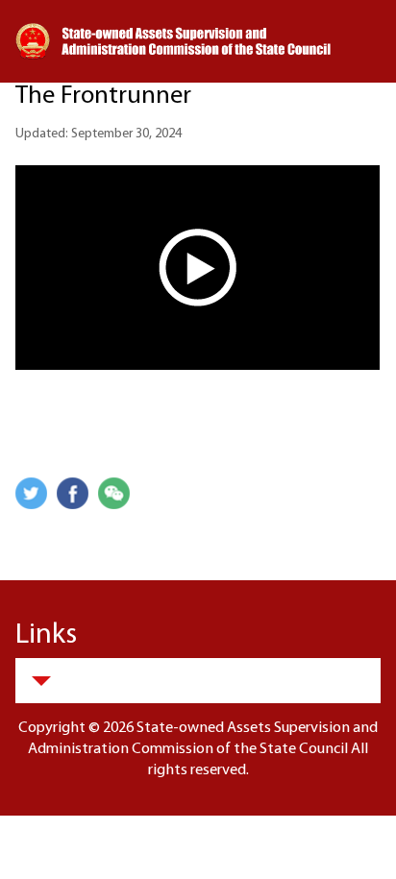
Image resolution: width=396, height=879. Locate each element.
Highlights (63, 147)
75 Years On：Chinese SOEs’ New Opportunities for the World (195, 83)
